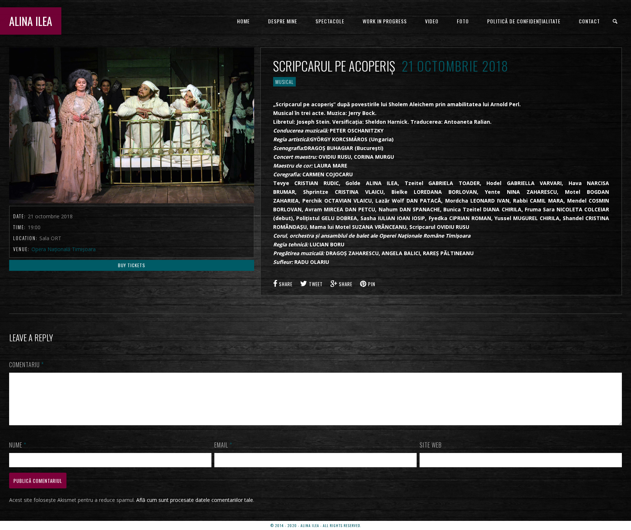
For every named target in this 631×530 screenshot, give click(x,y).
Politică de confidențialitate (524, 21)
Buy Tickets (131, 265)
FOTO (463, 21)
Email (223, 445)
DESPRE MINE (282, 21)
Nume (17, 445)
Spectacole (330, 21)
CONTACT (589, 21)
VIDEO (432, 21)
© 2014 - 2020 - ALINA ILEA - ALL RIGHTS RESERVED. (315, 525)
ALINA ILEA (30, 21)
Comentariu (26, 364)
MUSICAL (284, 81)
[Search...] (615, 21)
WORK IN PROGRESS (385, 21)
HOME (243, 21)
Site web (431, 445)
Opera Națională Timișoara (63, 249)
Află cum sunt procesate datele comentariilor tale (194, 499)
